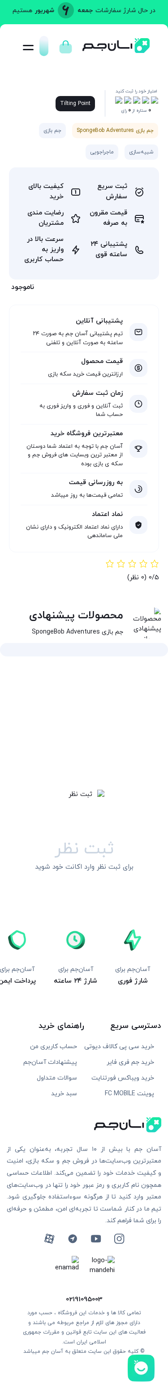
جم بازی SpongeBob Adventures (115, 130)
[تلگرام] (72, 1239)
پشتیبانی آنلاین (99, 321)
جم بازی (52, 130)
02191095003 (84, 1299)
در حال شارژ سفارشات (125, 10)
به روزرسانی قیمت (96, 482)
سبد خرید (64, 1093)
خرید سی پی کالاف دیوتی (119, 1046)
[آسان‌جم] (116, 50)
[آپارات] (49, 1239)
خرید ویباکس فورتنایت (122, 1078)
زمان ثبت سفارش (97, 393)
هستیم (22, 10)
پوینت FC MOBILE (129, 1093)
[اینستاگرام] (119, 1239)
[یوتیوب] (96, 1239)
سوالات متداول (57, 1078)
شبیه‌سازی (141, 152)
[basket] (65, 44)
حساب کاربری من (53, 1046)
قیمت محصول (102, 361)
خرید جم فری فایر (130, 1062)
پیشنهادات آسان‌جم (50, 1062)
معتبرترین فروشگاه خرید (87, 433)
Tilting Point (75, 103)
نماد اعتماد (107, 514)
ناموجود (22, 287)
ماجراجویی (102, 152)
